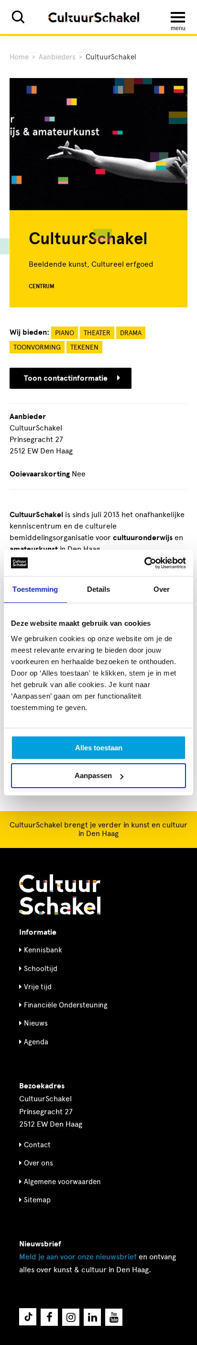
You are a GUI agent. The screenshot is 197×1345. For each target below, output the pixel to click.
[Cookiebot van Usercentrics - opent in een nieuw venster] (144, 563)
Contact (37, 1145)
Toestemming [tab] (35, 589)
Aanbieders (57, 57)
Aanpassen (93, 775)
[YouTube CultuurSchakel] (113, 1317)
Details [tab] (98, 589)
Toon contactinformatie (66, 378)
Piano (64, 333)
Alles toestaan (98, 748)
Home (19, 57)
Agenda (36, 1042)
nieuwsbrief (78, 1256)
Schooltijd (40, 968)
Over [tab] (161, 589)
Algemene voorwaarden (62, 1181)
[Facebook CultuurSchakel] (49, 1317)
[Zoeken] (18, 17)
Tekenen (84, 347)
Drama (131, 333)
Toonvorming (37, 347)
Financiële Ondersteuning (66, 1005)
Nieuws (36, 1023)
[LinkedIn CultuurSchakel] (92, 1317)
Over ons (38, 1163)
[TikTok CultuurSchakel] (27, 1316)
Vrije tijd (38, 987)
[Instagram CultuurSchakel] (70, 1317)
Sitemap (37, 1200)
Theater (97, 333)
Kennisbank (43, 950)
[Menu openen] (178, 17)
